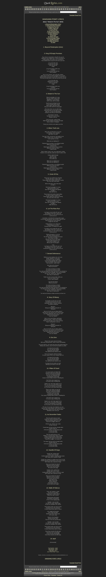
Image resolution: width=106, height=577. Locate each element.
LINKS (80, 7)
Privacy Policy (47, 575)
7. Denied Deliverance (53, 32)
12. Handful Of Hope (53, 39)
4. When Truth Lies (53, 28)
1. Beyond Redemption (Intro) (53, 24)
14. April (53, 42)
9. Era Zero (53, 35)
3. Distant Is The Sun (53, 27)
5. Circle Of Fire (53, 29)
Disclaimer (53, 575)
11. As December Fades (53, 38)
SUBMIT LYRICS (28, 7)
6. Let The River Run (53, 31)
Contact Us (59, 575)
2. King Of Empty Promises (53, 25)
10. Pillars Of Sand (53, 36)
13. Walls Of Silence (53, 41)
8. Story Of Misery (53, 34)
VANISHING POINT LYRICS (53, 19)
